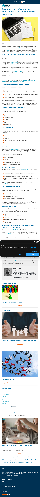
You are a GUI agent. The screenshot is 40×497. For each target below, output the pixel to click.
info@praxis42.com (11, 486)
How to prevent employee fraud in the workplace (16, 457)
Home (3, 481)
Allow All (32, 254)
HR (2, 399)
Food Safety (4, 396)
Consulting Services (8, 379)
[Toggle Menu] (37, 5)
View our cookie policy (31, 247)
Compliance (4, 392)
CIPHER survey (7, 183)
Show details (34, 251)
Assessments (4, 390)
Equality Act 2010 (14, 62)
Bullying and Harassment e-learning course (19, 260)
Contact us (23, 2)
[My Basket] (14, 1)
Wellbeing (4, 403)
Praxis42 (6, 490)
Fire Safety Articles (5, 394)
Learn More (20, 305)
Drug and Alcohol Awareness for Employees (16, 81)
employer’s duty (14, 63)
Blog (4, 419)
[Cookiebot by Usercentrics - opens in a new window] (34, 242)
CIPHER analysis (11, 233)
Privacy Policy (4, 491)
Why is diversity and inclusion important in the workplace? (19, 460)
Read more (20, 345)
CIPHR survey (5, 208)
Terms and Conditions (6, 492)
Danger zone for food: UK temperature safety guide (17, 462)
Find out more (9, 382)
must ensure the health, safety (13, 229)
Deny (20, 254)
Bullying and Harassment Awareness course (18, 71)
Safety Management (5, 401)
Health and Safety (5, 397)
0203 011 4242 (17, 1)
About (3, 482)
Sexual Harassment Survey (15, 149)
